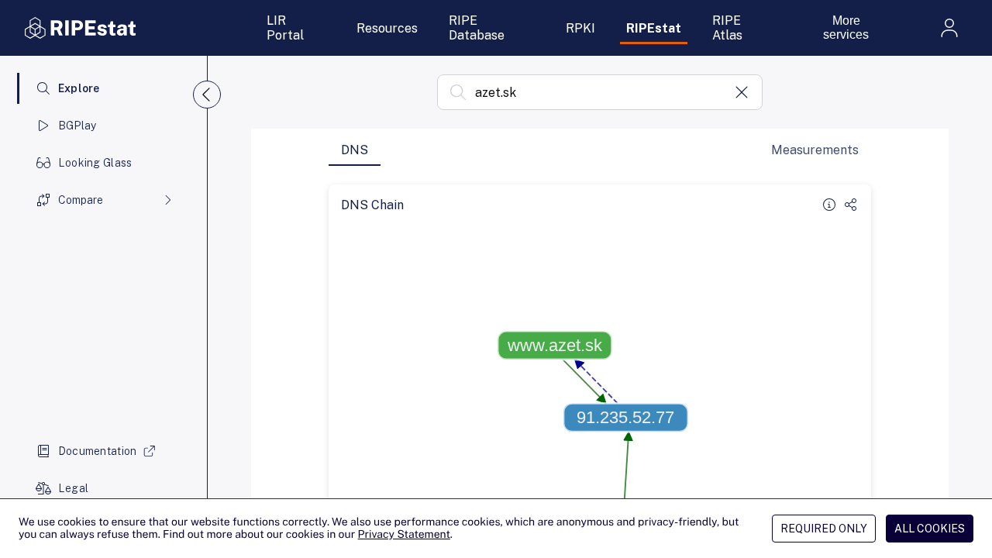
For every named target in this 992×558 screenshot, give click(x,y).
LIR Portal (285, 28)
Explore (79, 88)
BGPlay (77, 125)
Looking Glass (95, 163)
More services (846, 27)
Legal (73, 488)
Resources (387, 28)
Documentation (97, 451)
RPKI (580, 28)
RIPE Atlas (727, 28)
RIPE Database (477, 28)
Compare (80, 200)
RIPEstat (653, 28)
